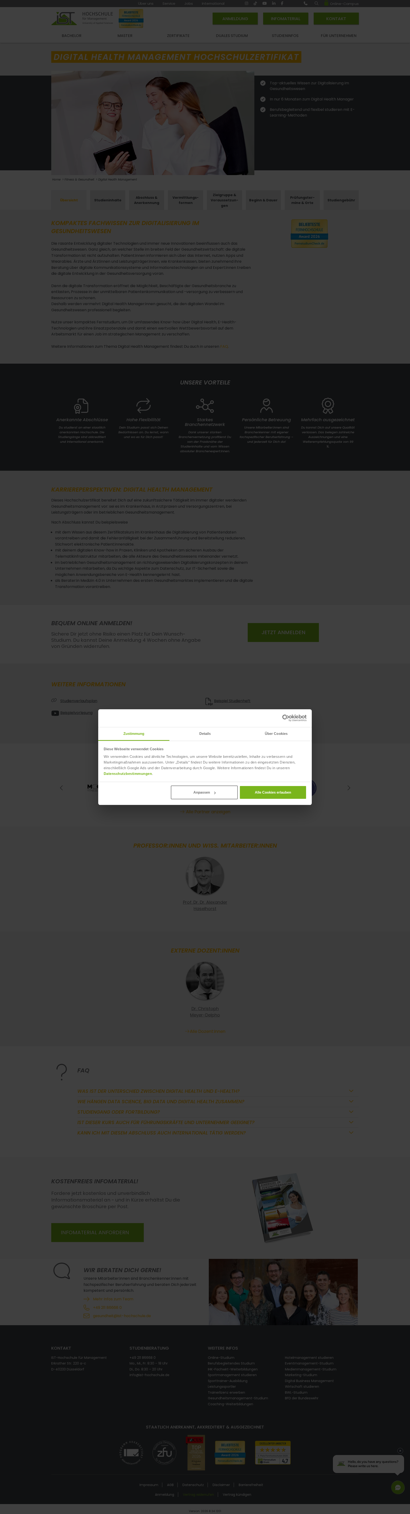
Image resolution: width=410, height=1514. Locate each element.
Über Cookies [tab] (276, 734)
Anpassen (201, 792)
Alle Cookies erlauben (273, 792)
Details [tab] (205, 734)
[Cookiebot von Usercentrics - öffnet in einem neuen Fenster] (286, 718)
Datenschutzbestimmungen (128, 774)
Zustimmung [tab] (133, 734)
